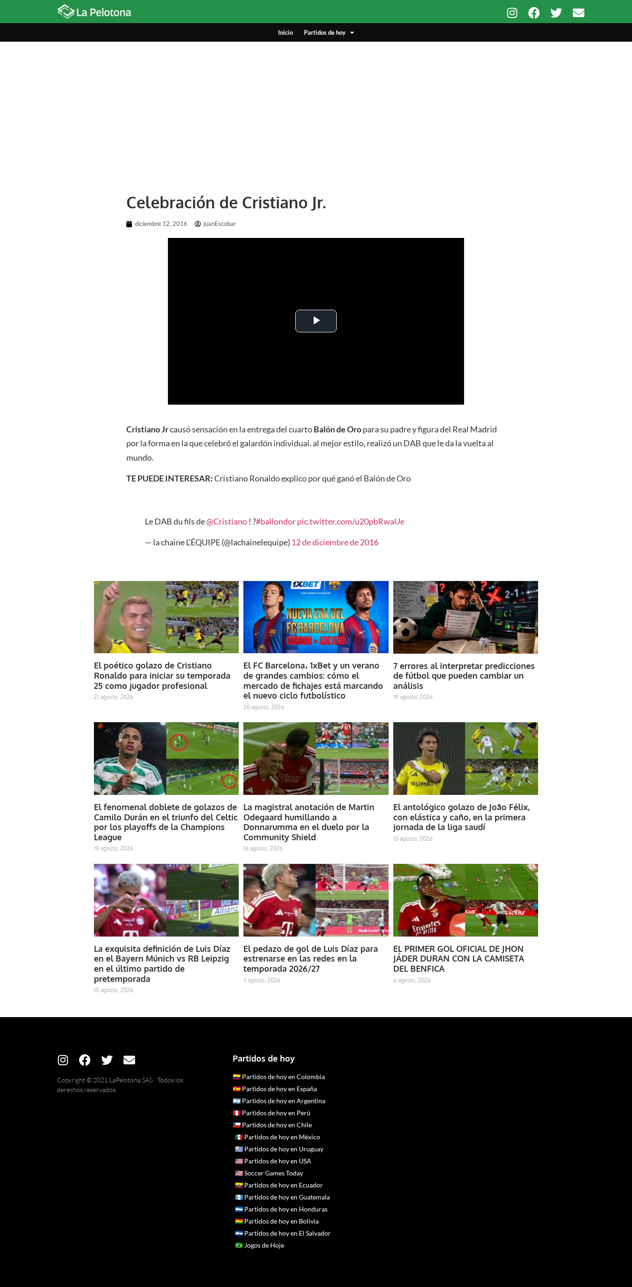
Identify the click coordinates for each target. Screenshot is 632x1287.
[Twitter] (556, 13)
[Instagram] (512, 13)
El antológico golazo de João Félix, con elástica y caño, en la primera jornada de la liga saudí (461, 817)
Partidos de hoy (325, 32)
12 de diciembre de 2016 (334, 542)
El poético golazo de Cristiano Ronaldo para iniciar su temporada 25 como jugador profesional (162, 675)
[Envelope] (578, 13)
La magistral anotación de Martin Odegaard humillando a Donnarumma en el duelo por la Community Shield (308, 822)
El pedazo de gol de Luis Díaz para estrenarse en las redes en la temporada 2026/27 (310, 958)
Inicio (285, 32)
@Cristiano (226, 521)
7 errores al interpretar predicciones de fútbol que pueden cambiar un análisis (464, 676)
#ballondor (276, 521)
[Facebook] (534, 13)
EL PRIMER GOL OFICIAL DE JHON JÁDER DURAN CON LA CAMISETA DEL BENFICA (458, 958)
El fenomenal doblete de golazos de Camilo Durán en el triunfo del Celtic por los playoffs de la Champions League (166, 822)
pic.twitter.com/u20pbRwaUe (350, 521)
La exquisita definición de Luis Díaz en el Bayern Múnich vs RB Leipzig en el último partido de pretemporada (162, 963)
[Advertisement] (316, 111)
